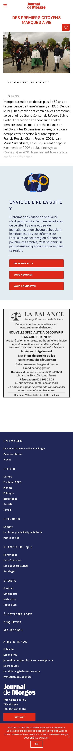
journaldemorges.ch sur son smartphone (28, 660)
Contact (19, 716)
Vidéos (7, 459)
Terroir (7, 509)
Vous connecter (25, 286)
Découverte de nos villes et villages (24, 448)
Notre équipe (11, 665)
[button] (5, 6)
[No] (68, 737)
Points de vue (11, 537)
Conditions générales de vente (21, 671)
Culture (7, 476)
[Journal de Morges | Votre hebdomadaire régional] (36, 6)
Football (8, 588)
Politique (8, 493)
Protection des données (17, 676)
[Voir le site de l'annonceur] (36, 353)
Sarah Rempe (20, 82)
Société (7, 504)
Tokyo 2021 (10, 604)
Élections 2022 (17, 614)
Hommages (10, 554)
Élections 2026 (12, 482)
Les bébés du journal (15, 565)
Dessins (8, 526)
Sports (9, 581)
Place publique (18, 547)
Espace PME (10, 654)
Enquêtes (12, 622)
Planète (7, 487)
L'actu (9, 469)
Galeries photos (12, 454)
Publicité (8, 649)
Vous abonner (23, 274)
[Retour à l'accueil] (19, 690)
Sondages (9, 571)
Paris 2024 (9, 599)
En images (12, 441)
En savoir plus (23, 263)
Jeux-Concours (12, 560)
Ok (36, 744)
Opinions (11, 519)
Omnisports (10, 593)
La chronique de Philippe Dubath (22, 532)
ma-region (13, 630)
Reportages (10, 498)
